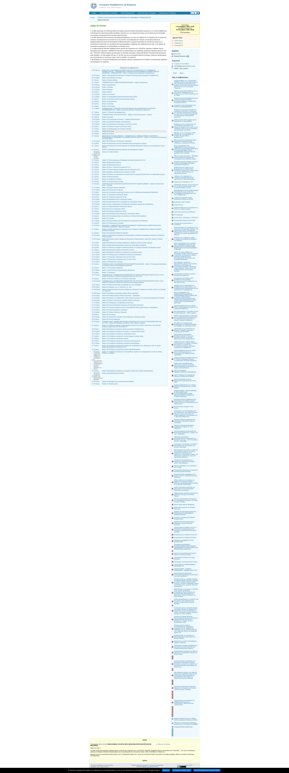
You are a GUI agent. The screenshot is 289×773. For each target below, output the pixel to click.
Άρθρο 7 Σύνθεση (107, 87)
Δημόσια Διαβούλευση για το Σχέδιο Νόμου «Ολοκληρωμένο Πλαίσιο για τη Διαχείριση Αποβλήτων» (186, 307)
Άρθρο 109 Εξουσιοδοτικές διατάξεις (113, 373)
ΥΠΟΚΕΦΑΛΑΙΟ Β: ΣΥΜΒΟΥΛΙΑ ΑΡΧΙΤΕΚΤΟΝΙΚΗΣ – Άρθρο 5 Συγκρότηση (125, 82)
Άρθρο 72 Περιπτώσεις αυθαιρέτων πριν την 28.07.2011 (119, 259)
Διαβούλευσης (191, 66)
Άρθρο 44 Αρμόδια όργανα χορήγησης (113, 187)
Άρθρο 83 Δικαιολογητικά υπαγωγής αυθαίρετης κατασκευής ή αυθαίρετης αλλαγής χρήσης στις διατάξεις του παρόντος (134, 290)
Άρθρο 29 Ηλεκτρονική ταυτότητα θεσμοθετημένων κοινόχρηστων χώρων (124, 143)
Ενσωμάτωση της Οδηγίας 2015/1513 (185, 534)
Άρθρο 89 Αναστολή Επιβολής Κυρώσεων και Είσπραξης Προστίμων (122, 305)
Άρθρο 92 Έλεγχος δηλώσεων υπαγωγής (114, 312)
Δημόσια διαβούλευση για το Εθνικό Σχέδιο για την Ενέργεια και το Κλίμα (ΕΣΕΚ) (185, 386)
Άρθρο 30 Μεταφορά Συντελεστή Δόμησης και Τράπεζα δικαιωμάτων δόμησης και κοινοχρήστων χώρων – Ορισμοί (134, 146)
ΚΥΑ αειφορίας (178, 214)
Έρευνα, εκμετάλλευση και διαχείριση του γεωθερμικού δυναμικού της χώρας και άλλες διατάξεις (186, 500)
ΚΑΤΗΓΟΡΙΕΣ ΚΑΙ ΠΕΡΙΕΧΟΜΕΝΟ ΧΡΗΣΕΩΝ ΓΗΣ (184, 565)
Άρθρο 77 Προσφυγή (108, 272)
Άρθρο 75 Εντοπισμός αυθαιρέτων (112, 268)
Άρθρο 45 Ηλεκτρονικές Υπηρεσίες (112, 190)
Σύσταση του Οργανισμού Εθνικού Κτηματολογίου (184, 518)
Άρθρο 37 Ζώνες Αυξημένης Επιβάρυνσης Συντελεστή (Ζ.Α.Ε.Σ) (121, 169)
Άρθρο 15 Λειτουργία (108, 106)
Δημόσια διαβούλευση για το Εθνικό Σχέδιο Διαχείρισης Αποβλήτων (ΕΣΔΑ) (185, 719)
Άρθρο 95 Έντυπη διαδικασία (111, 319)
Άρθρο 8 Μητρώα (107, 89)
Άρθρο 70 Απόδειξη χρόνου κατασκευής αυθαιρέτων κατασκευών (121, 254)
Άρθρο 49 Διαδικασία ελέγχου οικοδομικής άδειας (117, 199)
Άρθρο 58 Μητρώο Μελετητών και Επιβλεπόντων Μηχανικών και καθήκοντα (125, 220)
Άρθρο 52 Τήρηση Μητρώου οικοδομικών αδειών (117, 206)
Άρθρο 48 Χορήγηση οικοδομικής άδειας (114, 197)
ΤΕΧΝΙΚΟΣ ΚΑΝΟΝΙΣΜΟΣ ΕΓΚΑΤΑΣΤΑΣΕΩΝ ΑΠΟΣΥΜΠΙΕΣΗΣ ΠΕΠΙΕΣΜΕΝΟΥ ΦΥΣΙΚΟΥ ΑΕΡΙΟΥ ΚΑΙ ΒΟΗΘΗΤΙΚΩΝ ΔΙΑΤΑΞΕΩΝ (186, 547)
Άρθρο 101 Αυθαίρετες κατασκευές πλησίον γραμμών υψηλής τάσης (122, 336)
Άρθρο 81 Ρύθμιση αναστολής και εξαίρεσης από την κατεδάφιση (121, 284)
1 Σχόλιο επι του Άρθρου (181, 63)
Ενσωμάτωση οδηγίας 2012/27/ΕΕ (184, 220)
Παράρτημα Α (178, 43)
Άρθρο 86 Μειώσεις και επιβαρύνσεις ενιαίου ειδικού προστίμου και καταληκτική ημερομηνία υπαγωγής (133, 298)
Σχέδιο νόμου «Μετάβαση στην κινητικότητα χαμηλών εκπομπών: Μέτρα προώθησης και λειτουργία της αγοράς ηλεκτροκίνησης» (185, 365)
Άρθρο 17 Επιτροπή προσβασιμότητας (114, 112)
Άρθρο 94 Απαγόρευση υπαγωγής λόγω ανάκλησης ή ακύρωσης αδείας (123, 317)
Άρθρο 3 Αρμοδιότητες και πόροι (112, 77)
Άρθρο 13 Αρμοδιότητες (109, 101)
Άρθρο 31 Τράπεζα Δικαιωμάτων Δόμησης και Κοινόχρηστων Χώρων (122, 149)
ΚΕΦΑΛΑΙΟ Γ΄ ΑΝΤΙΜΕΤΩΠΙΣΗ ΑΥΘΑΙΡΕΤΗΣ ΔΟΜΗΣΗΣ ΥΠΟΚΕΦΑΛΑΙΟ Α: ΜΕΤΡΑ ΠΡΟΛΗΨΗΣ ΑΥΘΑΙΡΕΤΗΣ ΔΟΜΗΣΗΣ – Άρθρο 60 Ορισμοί (131, 226)
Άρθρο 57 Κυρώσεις (108, 218)
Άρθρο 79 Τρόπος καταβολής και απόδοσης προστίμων (119, 278)
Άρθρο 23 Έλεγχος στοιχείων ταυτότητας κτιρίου (116, 126)
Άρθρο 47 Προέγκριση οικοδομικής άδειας (115, 194)
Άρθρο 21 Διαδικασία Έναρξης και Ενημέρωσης (116, 121)
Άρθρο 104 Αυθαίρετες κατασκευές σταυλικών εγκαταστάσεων (120, 343)
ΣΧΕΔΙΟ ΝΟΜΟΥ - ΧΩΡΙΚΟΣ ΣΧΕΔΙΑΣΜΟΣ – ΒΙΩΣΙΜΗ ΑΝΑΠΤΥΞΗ (185, 569)
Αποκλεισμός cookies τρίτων (181, 770)
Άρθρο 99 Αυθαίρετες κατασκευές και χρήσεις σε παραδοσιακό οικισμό (123, 331)
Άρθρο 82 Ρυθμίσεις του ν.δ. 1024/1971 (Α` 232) (117, 287)
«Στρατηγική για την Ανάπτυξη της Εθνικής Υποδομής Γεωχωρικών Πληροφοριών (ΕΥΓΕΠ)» (184, 330)
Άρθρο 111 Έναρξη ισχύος (110, 384)
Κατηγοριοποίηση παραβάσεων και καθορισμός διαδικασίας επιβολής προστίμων (184, 421)
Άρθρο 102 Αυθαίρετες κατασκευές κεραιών (115, 338)
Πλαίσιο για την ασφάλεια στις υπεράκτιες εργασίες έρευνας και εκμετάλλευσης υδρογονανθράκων (184, 177)
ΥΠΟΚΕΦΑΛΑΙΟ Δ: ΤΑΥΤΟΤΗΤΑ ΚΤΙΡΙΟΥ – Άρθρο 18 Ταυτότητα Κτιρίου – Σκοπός (127, 114)
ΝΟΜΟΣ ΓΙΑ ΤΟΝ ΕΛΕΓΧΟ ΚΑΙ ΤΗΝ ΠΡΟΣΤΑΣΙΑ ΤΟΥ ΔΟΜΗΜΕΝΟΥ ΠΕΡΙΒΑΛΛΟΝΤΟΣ (124, 17)
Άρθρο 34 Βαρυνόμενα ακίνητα (111, 162)
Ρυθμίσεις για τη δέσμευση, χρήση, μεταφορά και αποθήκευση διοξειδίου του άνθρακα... (185, 239)
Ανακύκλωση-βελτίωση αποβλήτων (184, 212)
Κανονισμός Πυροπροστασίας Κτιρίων (185, 562)
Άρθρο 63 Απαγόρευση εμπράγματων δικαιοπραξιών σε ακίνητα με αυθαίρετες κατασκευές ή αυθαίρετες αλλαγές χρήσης (133, 236)
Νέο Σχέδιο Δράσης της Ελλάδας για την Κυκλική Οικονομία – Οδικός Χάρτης (186, 312)
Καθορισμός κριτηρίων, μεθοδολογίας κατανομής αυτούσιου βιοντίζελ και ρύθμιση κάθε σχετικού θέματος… (185, 647)
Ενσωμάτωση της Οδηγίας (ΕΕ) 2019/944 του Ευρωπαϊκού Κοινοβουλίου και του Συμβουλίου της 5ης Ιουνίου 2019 (185, 280)
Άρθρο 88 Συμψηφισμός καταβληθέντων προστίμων (118, 302)
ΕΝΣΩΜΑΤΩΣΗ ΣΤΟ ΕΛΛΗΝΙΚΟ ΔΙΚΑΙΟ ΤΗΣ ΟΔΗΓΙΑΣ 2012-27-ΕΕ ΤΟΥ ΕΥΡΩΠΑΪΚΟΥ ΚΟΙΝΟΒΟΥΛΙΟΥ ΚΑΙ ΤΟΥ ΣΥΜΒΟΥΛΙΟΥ (186, 193)
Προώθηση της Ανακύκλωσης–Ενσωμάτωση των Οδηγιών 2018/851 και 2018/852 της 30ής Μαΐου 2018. (185, 324)
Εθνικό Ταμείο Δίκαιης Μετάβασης (184, 504)
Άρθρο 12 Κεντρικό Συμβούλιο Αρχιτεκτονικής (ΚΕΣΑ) (118, 99)
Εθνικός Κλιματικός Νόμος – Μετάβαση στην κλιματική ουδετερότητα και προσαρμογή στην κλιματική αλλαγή (186, 157)
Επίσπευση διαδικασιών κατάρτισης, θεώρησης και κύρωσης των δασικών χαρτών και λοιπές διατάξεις (185, 688)
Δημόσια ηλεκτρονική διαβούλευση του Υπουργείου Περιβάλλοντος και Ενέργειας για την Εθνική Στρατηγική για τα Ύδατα (186, 93)
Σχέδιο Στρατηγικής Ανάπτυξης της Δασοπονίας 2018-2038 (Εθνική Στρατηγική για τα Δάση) (184, 489)
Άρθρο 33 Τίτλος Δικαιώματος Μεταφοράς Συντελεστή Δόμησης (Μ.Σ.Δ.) (123, 160)
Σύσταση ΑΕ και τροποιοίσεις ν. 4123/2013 (183, 223)
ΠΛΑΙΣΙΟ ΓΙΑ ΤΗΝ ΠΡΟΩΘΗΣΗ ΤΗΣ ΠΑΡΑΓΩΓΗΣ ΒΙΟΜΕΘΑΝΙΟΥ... (185, 106)
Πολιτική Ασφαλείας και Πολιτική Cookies (147, 766)
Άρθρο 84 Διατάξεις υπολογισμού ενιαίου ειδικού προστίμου (120, 293)
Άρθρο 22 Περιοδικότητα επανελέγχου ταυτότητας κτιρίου (119, 124)
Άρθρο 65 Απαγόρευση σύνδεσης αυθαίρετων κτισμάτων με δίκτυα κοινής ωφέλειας (127, 242)
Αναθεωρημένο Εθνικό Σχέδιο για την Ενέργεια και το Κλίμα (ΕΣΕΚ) (185, 120)
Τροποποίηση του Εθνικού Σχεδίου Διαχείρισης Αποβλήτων (184, 274)
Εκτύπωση (177, 54)
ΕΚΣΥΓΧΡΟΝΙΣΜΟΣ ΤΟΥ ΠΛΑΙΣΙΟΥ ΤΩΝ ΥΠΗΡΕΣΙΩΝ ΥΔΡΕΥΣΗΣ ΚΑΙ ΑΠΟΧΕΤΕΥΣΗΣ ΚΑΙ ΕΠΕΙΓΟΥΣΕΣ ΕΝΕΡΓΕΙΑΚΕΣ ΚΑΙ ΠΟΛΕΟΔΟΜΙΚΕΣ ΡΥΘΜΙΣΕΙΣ (185, 246)
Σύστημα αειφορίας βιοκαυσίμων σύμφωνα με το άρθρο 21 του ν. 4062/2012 (184, 427)
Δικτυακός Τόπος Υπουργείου (147, 13)
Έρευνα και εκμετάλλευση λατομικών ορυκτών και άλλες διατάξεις (185, 553)
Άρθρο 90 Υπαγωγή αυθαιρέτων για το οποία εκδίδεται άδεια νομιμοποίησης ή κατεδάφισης (129, 307)
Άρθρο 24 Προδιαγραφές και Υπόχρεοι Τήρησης (116, 129)
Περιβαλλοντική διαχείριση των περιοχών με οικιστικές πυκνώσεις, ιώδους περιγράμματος (184, 461)
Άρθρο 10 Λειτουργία (108, 94)
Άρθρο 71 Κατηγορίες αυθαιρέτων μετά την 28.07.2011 (118, 257)
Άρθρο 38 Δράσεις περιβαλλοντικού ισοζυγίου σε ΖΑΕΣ (118, 172)
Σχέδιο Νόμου (178, 40)
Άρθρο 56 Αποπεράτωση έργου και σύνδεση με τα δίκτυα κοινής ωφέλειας (124, 216)
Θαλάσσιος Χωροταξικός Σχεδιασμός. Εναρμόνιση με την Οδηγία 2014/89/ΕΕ (186, 723)
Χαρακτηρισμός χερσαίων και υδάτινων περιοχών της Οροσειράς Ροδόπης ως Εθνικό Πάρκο (186, 652)
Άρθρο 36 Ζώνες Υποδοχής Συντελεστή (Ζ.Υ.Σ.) (116, 167)
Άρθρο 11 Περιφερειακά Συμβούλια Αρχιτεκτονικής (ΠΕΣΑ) (119, 96)
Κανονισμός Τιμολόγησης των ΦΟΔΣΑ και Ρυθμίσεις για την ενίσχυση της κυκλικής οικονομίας (185, 445)
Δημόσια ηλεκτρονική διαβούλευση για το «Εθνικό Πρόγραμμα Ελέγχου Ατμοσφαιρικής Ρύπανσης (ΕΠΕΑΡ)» (185, 359)
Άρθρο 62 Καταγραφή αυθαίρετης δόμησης (115, 233)
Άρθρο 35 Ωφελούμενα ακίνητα (111, 165)
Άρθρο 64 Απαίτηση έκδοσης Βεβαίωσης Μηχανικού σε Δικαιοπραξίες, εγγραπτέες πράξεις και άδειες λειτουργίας (132, 239)
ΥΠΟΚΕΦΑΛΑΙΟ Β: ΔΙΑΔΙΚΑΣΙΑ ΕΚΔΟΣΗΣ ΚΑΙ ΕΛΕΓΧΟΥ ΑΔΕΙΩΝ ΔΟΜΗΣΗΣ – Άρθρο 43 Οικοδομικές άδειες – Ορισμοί (133, 184)
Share (181, 73)
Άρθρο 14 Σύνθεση (108, 104)
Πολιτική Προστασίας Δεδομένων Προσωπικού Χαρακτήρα (147, 765)
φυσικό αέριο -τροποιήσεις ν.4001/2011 (186, 217)
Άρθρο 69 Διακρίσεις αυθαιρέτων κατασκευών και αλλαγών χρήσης (122, 252)
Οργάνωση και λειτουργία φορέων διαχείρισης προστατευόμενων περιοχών (184, 523)
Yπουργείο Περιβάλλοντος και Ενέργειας (117, 5)
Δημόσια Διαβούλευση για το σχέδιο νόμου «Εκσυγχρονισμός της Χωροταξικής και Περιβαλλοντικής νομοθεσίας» (185, 353)
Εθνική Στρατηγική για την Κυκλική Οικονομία (184, 508)
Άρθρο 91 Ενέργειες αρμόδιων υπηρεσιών (114, 309)
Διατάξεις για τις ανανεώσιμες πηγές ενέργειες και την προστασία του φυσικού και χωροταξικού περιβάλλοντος (185, 135)
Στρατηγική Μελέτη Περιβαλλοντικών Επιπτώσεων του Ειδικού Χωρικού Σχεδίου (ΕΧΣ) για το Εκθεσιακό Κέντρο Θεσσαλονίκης (186, 402)
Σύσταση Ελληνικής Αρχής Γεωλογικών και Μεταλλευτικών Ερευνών (186, 470)
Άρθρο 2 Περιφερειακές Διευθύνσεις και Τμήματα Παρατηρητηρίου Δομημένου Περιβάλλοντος (130, 75)
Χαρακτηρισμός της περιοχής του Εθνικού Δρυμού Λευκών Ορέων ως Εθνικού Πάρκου (184, 637)
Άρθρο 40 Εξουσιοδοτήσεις (110, 176)
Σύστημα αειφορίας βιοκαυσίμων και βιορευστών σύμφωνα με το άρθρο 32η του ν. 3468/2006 (186, 432)
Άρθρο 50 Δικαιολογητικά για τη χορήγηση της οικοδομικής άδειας (122, 201)
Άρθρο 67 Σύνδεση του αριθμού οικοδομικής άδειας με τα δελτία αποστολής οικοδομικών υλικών (131, 247)
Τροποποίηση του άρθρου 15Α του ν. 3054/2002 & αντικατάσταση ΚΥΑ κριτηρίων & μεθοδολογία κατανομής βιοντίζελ (185, 530)
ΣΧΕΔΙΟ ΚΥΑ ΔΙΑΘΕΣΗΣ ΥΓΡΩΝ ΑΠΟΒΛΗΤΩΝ (184, 541)
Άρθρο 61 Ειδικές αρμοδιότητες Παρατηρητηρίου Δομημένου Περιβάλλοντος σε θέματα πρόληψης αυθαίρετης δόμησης (132, 230)
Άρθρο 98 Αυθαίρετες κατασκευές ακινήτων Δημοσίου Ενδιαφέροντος (123, 329)
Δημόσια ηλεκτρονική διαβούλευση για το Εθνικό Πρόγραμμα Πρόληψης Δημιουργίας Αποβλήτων (185, 163)
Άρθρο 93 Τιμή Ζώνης (108, 314)
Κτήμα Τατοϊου (178, 205)
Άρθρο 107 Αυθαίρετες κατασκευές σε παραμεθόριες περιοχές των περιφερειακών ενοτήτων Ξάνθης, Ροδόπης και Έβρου (132, 352)
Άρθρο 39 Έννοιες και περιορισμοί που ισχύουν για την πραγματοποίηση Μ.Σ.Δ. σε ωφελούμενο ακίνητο (133, 174)
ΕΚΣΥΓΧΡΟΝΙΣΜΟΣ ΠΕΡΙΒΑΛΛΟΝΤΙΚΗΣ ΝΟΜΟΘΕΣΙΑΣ (185, 371)
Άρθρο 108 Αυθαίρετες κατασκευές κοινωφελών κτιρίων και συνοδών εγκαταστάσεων (127, 371)
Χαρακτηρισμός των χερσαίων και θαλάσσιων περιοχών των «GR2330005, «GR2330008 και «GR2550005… (184, 703)
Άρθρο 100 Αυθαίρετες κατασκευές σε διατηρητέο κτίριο (119, 334)
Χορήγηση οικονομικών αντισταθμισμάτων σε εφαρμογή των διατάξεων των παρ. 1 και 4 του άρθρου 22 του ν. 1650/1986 (186, 439)
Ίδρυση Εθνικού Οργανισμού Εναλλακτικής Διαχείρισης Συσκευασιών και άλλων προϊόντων (186, 574)
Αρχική (94, 13)
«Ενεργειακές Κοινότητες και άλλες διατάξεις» (184, 558)
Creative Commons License (184, 765)
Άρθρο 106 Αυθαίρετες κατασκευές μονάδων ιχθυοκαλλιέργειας (121, 349)
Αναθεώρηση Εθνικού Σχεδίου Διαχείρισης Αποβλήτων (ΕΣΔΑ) (183, 198)
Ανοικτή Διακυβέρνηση (127, 13)
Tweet (175, 73)
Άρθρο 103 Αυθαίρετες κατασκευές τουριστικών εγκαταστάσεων (121, 341)
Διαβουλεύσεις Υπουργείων (167, 13)
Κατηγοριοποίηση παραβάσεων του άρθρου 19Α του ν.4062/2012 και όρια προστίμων (185, 476)
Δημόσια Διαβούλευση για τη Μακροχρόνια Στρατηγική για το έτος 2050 (185, 380)
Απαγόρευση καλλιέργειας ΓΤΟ (183, 182)
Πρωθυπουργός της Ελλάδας (108, 13)
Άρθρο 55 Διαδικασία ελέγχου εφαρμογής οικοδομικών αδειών (121, 213)
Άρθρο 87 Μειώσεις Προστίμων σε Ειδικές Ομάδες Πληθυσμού (121, 300)
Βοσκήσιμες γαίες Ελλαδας (182, 202)
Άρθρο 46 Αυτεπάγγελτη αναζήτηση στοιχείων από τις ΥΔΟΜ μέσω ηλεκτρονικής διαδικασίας (130, 192)
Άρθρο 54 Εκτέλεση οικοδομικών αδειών (114, 211)
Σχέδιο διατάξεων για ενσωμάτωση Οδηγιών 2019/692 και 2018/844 (184, 375)
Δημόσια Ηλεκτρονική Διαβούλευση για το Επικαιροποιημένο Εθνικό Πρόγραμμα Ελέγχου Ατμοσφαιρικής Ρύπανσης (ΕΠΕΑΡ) (186, 100)
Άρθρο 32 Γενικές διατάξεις (110, 152)
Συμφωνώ (166, 770)
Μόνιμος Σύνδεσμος (164, 744)
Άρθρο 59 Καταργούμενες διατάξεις (113, 223)
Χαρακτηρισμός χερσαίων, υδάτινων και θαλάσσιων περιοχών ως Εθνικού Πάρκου (186, 494)
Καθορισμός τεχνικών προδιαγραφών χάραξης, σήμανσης (185, 641)
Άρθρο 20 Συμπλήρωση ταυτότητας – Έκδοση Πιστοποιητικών (121, 119)
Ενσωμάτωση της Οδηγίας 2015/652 (185, 537)
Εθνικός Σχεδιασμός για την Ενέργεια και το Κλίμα (185, 466)
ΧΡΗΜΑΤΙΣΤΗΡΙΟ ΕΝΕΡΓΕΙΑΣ (183, 727)
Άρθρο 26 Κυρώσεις (108, 133)
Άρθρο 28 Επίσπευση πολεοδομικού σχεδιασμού (117, 141)
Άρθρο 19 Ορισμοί (107, 117)
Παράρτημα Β (178, 45)
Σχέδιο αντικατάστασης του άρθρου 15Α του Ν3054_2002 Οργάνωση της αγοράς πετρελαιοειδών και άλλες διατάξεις (186, 601)
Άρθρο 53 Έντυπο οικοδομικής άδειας (113, 209)
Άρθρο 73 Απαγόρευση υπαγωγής (112, 261)
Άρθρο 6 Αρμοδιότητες (109, 85)
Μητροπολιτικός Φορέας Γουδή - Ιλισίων (184, 407)
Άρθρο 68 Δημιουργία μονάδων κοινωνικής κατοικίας (118, 250)
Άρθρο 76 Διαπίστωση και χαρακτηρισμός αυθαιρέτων (118, 270)
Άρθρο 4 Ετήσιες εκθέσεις (110, 80)
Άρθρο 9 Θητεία (107, 92)
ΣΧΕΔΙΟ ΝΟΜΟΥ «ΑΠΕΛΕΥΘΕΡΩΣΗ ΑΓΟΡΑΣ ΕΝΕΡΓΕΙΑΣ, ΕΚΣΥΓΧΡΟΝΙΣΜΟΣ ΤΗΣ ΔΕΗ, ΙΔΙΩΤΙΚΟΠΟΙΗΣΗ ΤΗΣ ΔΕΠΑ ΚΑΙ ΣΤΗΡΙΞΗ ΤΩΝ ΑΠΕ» (185, 393)
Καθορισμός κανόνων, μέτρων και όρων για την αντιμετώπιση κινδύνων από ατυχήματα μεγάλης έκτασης (186, 186)
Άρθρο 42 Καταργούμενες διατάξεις (113, 181)
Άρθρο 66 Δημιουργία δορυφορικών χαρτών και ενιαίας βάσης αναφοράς (124, 245)
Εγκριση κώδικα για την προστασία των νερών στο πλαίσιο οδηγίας (186, 208)
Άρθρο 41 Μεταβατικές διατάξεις (112, 179)
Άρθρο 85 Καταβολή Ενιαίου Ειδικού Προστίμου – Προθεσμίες (121, 295)
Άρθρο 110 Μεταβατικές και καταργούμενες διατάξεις (118, 381)
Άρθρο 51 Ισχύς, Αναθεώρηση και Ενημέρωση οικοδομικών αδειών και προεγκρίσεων (127, 204)
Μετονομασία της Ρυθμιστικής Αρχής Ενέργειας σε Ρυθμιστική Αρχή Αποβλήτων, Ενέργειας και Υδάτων (185, 141)
